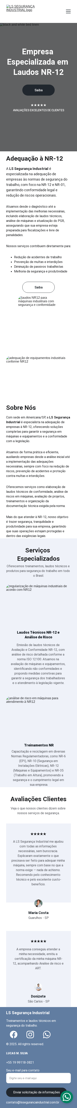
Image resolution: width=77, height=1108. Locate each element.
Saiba (39, 90)
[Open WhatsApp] (66, 1097)
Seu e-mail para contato (22, 1070)
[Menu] (68, 11)
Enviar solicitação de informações (36, 1092)
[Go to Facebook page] (13, 1034)
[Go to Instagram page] (30, 1034)
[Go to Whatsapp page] (47, 1034)
